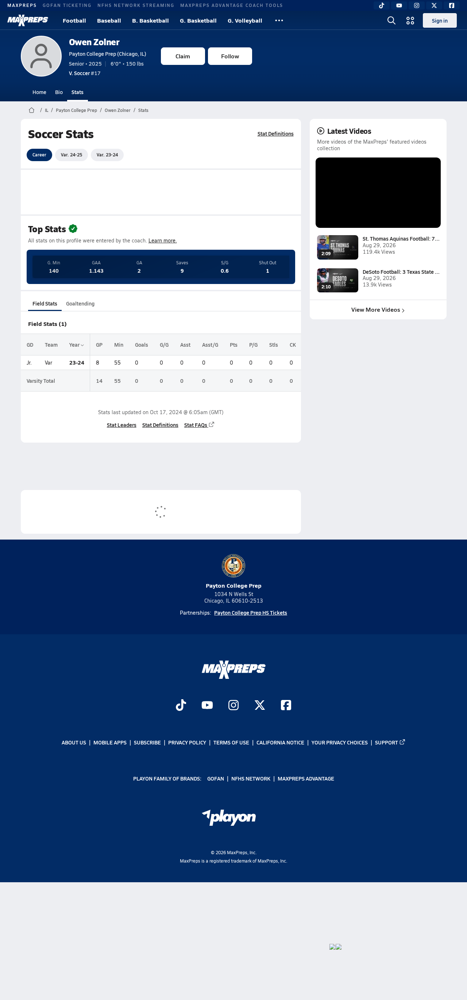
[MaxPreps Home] (27, 20)
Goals (141, 344)
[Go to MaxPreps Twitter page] (260, 705)
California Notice (280, 742)
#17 (85, 73)
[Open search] (391, 20)
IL (46, 110)
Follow (230, 56)
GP (99, 344)
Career (39, 154)
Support (386, 742)
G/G (164, 344)
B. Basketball (150, 20)
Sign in (440, 20)
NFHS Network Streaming (135, 5)
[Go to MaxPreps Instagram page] (233, 705)
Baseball (109, 20)
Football (74, 20)
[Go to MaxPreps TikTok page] (181, 705)
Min (118, 344)
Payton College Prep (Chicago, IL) (107, 53)
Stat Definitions (276, 133)
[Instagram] (417, 5)
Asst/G (210, 344)
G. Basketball (198, 20)
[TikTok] (382, 5)
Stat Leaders (121, 424)
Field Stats (44, 303)
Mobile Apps (110, 742)
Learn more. (162, 240)
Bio (59, 92)
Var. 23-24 (107, 154)
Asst (185, 344)
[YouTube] (399, 5)
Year (75, 344)
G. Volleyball (245, 20)
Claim (182, 56)
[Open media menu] (410, 20)
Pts (234, 344)
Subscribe (147, 742)
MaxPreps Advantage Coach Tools (231, 5)
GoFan (215, 778)
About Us (74, 742)
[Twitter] (434, 5)
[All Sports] (279, 20)
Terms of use (231, 742)
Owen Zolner (94, 41)
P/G (253, 344)
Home (39, 92)
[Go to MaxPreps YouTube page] (207, 705)
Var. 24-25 (71, 154)
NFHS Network (250, 778)
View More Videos (375, 309)
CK (293, 344)
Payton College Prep (76, 110)
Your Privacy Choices (340, 742)
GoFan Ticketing (67, 5)
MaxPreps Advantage (306, 778)
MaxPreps (22, 5)
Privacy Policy (187, 742)
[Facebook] (452, 5)
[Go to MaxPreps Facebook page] (286, 705)
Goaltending (80, 303)
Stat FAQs (195, 424)
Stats (78, 92)
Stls (273, 344)
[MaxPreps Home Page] (31, 110)
